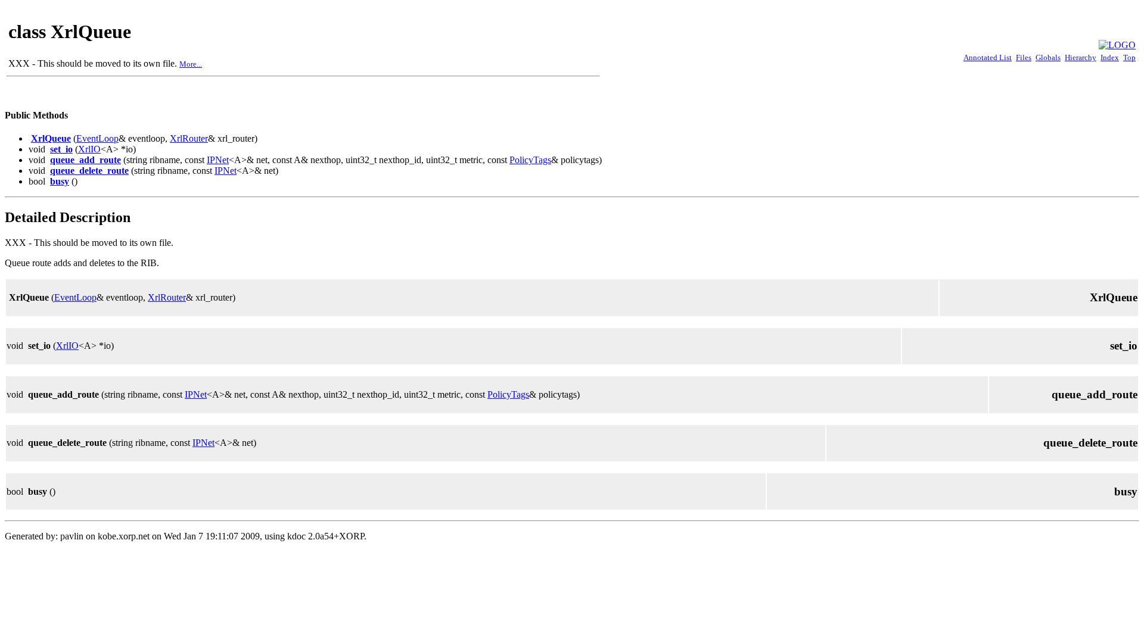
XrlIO (89, 149)
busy (59, 181)
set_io (61, 149)
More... (190, 64)
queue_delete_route (89, 171)
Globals (1048, 57)
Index (1110, 57)
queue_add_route (85, 160)
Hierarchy (1080, 57)
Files (1023, 57)
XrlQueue (51, 138)
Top (1129, 57)
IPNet (218, 160)
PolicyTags (530, 160)
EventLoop (97, 138)
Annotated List (987, 57)
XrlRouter (189, 138)
